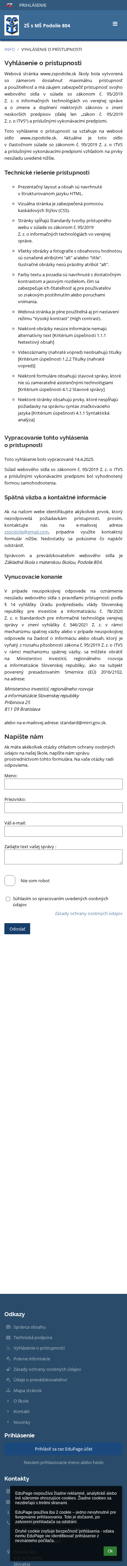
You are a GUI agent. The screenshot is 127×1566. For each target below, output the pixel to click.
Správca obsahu (30, 1327)
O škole (21, 1401)
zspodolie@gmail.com (26, 532)
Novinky (22, 1422)
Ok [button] (110, 1551)
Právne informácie (32, 1359)
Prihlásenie (32, 5)
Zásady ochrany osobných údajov (89, 913)
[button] (9, 5)
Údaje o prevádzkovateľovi (40, 1380)
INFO (9, 49)
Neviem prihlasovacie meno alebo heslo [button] (64, 1462)
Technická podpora (33, 1337)
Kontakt (22, 1411)
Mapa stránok (28, 1390)
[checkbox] (9, 880)
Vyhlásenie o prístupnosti (51, 49)
